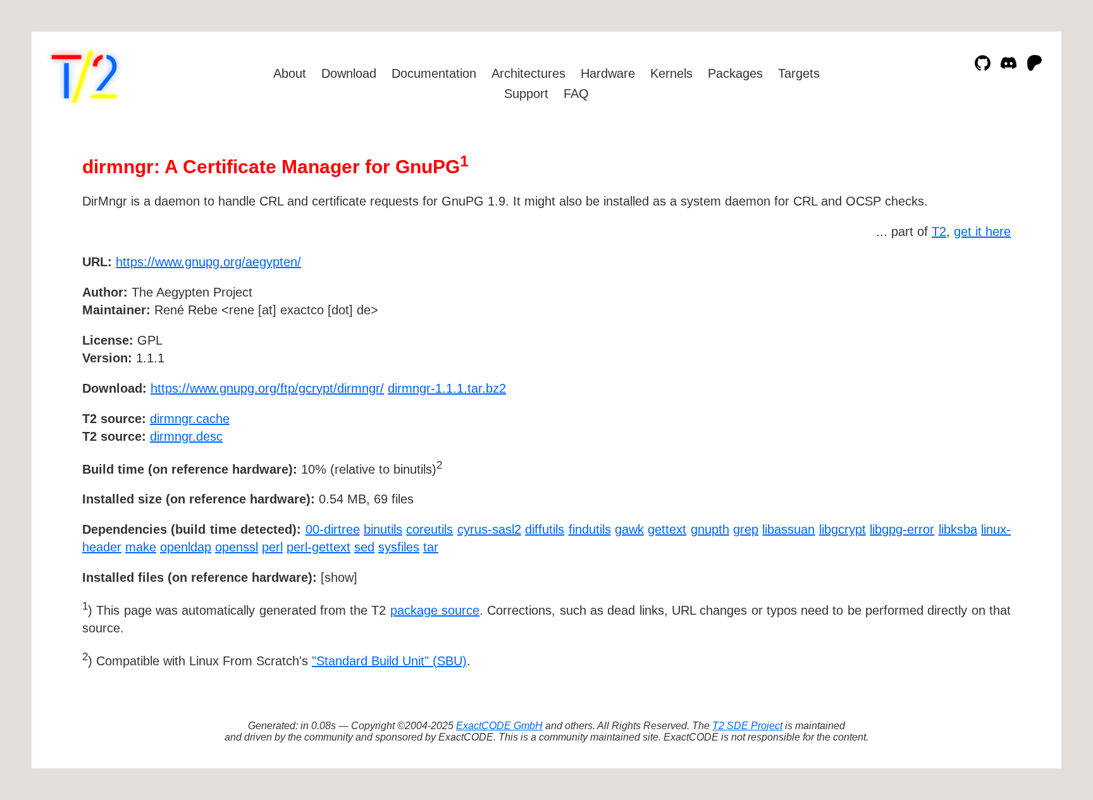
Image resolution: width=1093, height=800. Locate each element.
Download (348, 73)
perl (272, 547)
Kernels (671, 73)
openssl (236, 547)
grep (745, 529)
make (140, 547)
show (339, 577)
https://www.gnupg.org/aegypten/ (208, 262)
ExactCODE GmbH (499, 725)
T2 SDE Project (747, 725)
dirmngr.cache (190, 419)
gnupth (710, 529)
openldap (185, 547)
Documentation (434, 73)
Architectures (528, 73)
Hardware (608, 73)
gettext (667, 529)
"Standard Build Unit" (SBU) (389, 661)
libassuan (788, 529)
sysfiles (398, 547)
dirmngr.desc (186, 436)
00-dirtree (333, 529)
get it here (982, 231)
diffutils (544, 529)
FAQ (576, 94)
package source (434, 610)
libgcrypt (842, 529)
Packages (735, 73)
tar (430, 547)
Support (526, 94)
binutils (383, 529)
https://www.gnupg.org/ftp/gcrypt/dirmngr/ (267, 388)
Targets (799, 73)
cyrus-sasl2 (489, 529)
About (289, 73)
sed (364, 547)
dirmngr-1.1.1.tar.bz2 (447, 388)
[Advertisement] (973, 335)
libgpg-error (902, 529)
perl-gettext (318, 547)
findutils (590, 529)
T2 (939, 231)
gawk (629, 529)
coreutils (429, 529)
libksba (958, 529)
